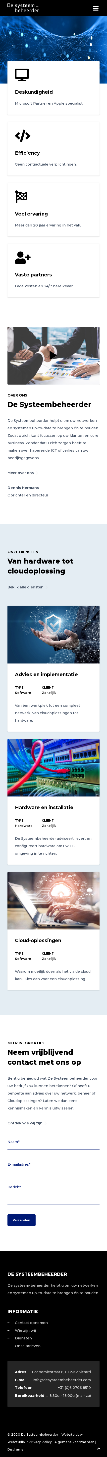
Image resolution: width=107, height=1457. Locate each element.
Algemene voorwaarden (74, 1442)
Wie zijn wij (25, 1330)
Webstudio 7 (17, 1442)
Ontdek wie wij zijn (25, 1123)
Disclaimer (16, 1449)
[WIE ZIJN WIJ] (53, 356)
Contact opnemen (31, 1323)
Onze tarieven (28, 1346)
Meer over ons (20, 473)
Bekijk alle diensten (25, 587)
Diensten (23, 1338)
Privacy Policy (40, 1442)
